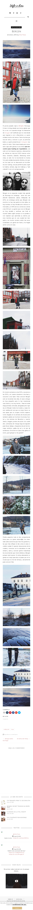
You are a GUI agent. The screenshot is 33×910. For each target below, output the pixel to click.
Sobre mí (10, 899)
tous (12, 729)
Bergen (21, 126)
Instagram (24, 142)
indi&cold (6, 729)
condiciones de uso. (19, 904)
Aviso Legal (19, 899)
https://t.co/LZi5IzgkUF (16, 854)
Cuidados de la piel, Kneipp (16, 811)
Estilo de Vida (16, 27)
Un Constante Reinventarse (17, 817)
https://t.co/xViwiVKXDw (21, 838)
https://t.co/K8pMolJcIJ (16, 852)
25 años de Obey (22, 738)
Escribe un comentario (11, 734)
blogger (7, 133)
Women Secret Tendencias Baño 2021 (18, 807)
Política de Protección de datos (16, 901)
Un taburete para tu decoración (18, 800)
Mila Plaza (22, 35)
